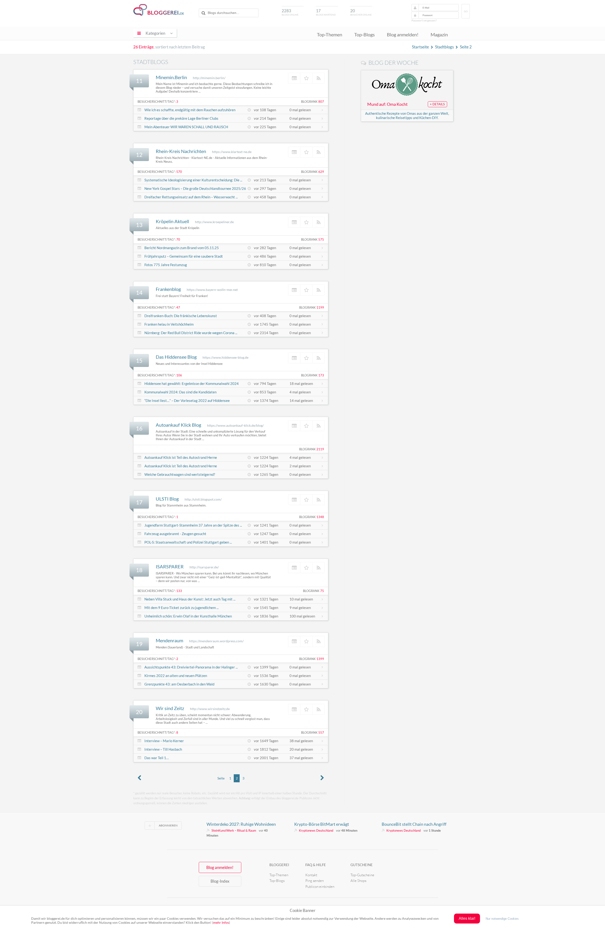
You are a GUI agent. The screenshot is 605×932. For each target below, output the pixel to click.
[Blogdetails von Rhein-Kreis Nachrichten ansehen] (294, 152)
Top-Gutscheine (362, 875)
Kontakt (311, 875)
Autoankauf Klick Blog (178, 425)
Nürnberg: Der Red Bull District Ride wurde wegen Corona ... (190, 333)
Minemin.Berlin (171, 77)
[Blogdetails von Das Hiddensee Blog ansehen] (294, 358)
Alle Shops (358, 880)
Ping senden (314, 880)
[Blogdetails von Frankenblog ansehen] (294, 290)
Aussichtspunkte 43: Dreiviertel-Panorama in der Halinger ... (191, 667)
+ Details (437, 104)
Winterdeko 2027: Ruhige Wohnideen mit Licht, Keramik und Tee (241, 824)
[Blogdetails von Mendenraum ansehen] (294, 641)
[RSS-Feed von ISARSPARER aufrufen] (318, 567)
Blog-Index (220, 881)
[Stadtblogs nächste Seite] (322, 778)
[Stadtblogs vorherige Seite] (139, 778)
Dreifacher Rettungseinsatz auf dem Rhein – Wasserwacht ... (191, 197)
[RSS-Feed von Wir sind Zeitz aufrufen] (318, 709)
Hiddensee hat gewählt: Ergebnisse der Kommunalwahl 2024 (191, 383)
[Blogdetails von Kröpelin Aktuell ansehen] (294, 222)
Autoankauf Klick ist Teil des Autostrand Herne (180, 457)
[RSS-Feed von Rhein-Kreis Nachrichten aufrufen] (318, 152)
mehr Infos (221, 922)
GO (466, 11)
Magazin (439, 34)
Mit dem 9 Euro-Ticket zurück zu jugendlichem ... (181, 607)
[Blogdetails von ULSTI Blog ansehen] (294, 499)
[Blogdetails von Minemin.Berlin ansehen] (294, 78)
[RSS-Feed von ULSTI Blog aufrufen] (318, 499)
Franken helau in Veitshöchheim (169, 324)
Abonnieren (168, 825)
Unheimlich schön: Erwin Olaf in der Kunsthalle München (188, 616)
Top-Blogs (364, 34)
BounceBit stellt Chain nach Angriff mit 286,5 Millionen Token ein (414, 824)
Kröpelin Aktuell (172, 221)
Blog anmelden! (403, 34)
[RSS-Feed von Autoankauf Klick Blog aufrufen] (318, 426)
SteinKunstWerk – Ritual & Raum (234, 830)
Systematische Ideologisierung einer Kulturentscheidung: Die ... (193, 180)
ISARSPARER (170, 566)
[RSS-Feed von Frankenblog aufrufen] (318, 290)
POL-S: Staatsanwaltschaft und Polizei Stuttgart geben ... (188, 542)
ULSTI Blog (167, 499)
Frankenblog (168, 289)
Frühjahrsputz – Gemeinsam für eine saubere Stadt (183, 256)
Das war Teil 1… (156, 758)
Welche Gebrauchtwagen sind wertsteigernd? (179, 474)
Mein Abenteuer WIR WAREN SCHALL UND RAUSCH (186, 127)
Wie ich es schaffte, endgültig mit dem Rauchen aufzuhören (189, 110)
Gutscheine (361, 865)
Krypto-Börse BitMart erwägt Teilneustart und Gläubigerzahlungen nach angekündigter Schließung (328, 824)
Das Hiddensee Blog (176, 357)
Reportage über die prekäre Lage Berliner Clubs (181, 118)
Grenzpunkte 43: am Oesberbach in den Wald (179, 684)
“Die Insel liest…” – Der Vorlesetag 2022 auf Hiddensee (187, 400)
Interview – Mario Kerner (164, 741)
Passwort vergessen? (424, 20)
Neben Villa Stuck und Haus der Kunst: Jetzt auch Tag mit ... (189, 599)
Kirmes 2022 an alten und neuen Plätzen (175, 675)
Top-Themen (329, 34)
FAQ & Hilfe (315, 865)
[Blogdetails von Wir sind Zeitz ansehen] (294, 709)
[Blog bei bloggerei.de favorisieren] (306, 78)
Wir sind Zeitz (170, 708)
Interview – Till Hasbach (163, 749)
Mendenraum (169, 640)
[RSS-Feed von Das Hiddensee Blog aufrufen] (318, 358)
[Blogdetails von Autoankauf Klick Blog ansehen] (294, 426)
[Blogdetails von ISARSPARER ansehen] (294, 567)
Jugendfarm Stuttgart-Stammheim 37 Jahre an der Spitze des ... (193, 525)
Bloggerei (279, 865)
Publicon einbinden (319, 886)
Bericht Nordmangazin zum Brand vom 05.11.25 (181, 248)
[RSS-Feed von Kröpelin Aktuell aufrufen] (318, 222)
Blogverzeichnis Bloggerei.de (158, 10)
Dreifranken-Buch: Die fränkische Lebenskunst (180, 316)
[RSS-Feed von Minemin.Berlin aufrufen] (318, 78)
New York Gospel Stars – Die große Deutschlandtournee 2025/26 (195, 188)
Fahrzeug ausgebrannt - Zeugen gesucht (175, 534)
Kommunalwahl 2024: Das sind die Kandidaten (180, 392)
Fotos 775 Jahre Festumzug (165, 265)
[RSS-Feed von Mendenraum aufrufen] (318, 641)
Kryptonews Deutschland (316, 830)
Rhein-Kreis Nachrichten (181, 151)
